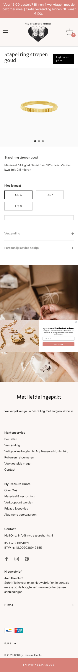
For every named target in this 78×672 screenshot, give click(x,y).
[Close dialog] (76, 322)
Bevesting (58, 344)
